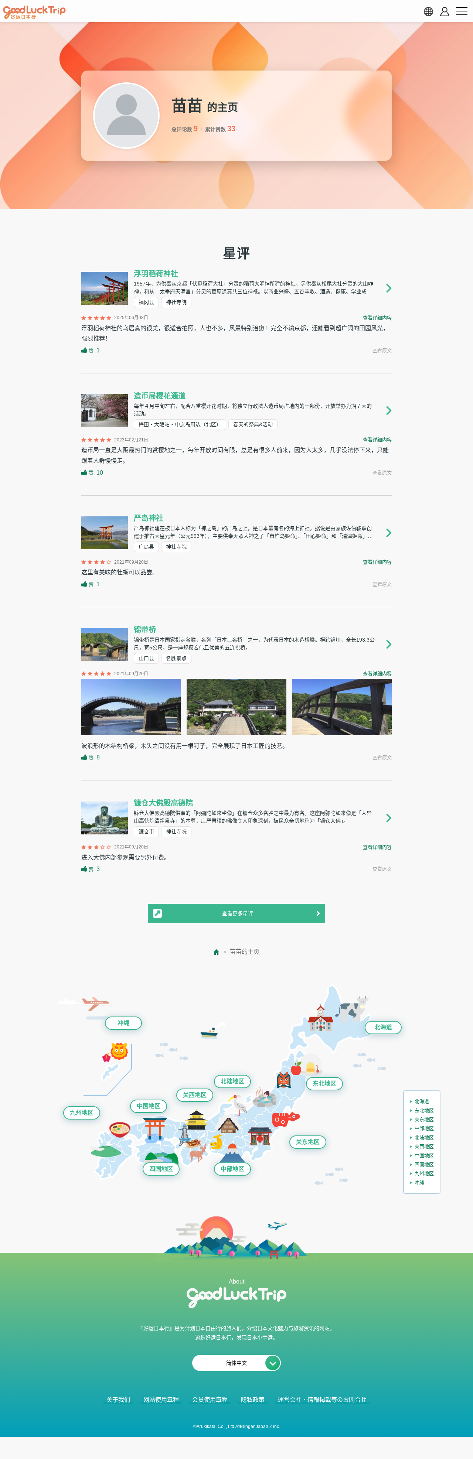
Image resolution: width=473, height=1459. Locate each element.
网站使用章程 (161, 1400)
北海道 (383, 1027)
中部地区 (232, 1169)
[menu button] (461, 11)
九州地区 (81, 1113)
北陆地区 (232, 1081)
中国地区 (148, 1106)
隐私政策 (253, 1400)
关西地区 (195, 1095)
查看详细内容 (377, 317)
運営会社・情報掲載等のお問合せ (322, 1400)
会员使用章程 (210, 1400)
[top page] (217, 952)
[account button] (444, 11)
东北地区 (324, 1083)
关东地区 (308, 1142)
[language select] (428, 11)
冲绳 (123, 1023)
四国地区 (161, 1169)
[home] (34, 12)
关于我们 (118, 1400)
